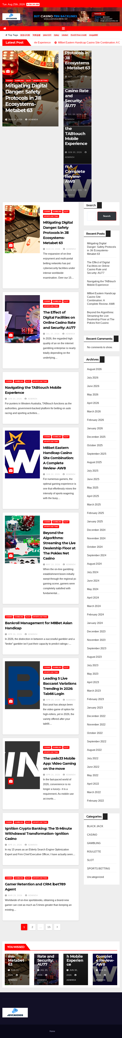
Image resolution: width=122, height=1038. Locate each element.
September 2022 (96, 741)
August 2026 (94, 369)
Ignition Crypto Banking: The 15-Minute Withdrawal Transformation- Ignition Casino (38, 833)
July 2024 (92, 572)
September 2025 (96, 453)
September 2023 (96, 648)
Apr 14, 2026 (15, 845)
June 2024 (93, 580)
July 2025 (92, 470)
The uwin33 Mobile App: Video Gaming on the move (59, 763)
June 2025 (93, 479)
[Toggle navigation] (63, 28)
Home (52, 1031)
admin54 (32, 119)
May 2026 (92, 394)
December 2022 (96, 716)
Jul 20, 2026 (15, 119)
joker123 (47, 35)
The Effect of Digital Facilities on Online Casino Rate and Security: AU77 (29, 101)
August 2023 (94, 656)
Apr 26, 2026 (15, 634)
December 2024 (96, 530)
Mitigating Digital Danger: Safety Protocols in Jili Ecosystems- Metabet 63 (77, 50)
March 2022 (94, 792)
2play (56, 35)
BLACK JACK (95, 826)
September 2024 (96, 555)
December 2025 (96, 437)
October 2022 (95, 733)
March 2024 (94, 606)
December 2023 (96, 631)
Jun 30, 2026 (75, 152)
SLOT (28, 86)
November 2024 (96, 538)
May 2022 (92, 775)
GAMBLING (19, 86)
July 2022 (92, 758)
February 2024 (95, 614)
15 (48, 927)
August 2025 (94, 462)
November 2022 (96, 724)
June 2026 (93, 386)
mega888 (93, 35)
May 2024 (92, 589)
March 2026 (94, 411)
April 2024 (93, 597)
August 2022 (94, 750)
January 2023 (95, 707)
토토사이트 (25, 35)
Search (91, 205)
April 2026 (93, 403)
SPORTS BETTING (40, 86)
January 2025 (95, 521)
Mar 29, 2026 (15, 895)
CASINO (9, 86)
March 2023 (94, 690)
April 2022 (93, 783)
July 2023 (92, 665)
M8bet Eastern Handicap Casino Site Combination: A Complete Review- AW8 (58, 458)
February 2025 (95, 513)
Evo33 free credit (78, 35)
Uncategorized (95, 877)
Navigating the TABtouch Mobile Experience (76, 133)
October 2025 (95, 445)
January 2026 (95, 428)
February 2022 (95, 800)
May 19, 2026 (53, 564)
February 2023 (95, 699)
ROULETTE (94, 851)
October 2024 (95, 547)
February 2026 (95, 420)
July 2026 (92, 377)
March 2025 (94, 504)
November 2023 (96, 640)
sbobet (65, 35)
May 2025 (92, 487)
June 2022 (93, 766)
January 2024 (95, 623)
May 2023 (92, 673)
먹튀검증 (36, 35)
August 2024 (94, 563)
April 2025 (93, 496)
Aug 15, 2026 (75, 77)
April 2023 (93, 682)
